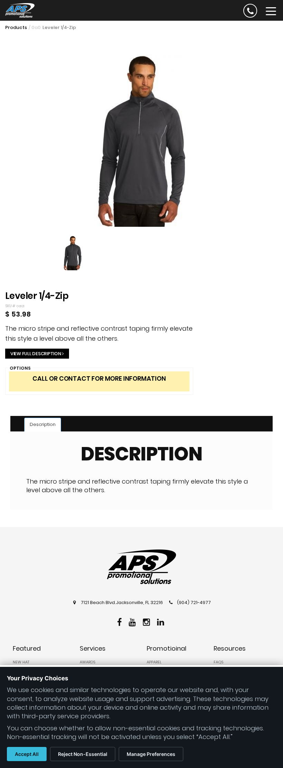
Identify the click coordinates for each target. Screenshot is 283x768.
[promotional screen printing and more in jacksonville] (141, 567)
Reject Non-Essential (82, 754)
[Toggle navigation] (271, 10)
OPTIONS (20, 368)
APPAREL (154, 662)
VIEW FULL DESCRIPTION (35, 353)
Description (43, 424)
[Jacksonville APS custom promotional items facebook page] (120, 621)
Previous (17, 155)
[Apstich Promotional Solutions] (17, 10)
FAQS (218, 662)
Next (268, 155)
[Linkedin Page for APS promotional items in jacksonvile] (161, 621)
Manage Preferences (151, 754)
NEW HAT (21, 662)
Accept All (27, 754)
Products (16, 27)
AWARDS (87, 662)
